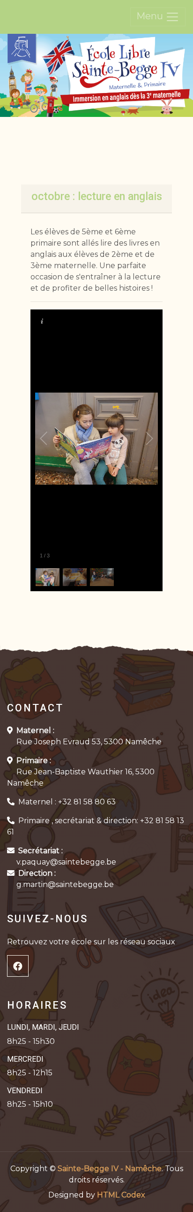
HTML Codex (121, 1194)
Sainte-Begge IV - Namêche (110, 1168)
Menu (150, 16)
